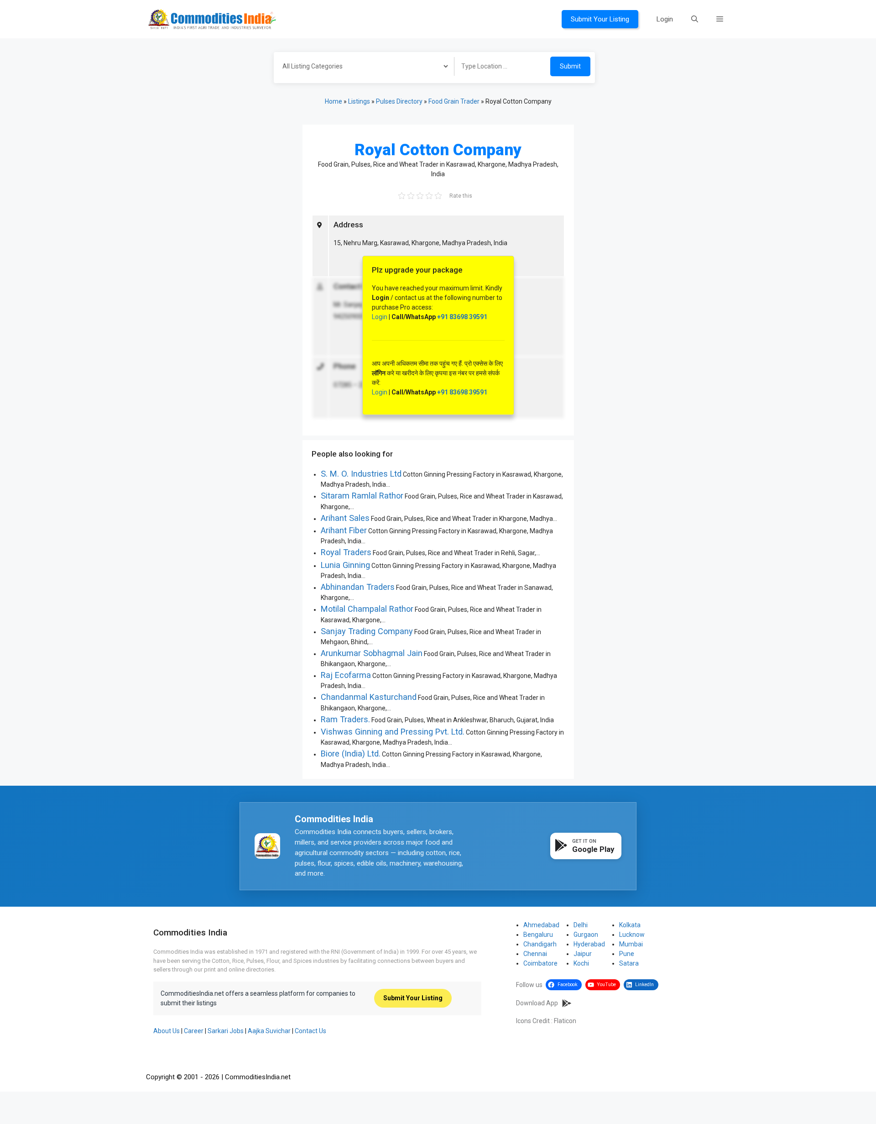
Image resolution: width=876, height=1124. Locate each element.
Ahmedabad (541, 925)
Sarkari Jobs (226, 1031)
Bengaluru (538, 934)
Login (665, 19)
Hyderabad (589, 944)
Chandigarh (540, 944)
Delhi (581, 925)
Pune (626, 953)
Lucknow (632, 934)
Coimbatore (540, 963)
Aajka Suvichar (269, 1031)
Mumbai (631, 944)
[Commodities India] (212, 18)
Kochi (581, 963)
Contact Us (310, 1031)
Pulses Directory (399, 101)
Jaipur (583, 953)
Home (333, 101)
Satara (629, 963)
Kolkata (630, 925)
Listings (359, 101)
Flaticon (565, 1020)
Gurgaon (586, 934)
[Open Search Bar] (694, 19)
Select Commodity (361, 67)
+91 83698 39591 (462, 316)
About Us (166, 1031)
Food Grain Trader (454, 101)
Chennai (535, 953)
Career (193, 1031)
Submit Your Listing (600, 19)
